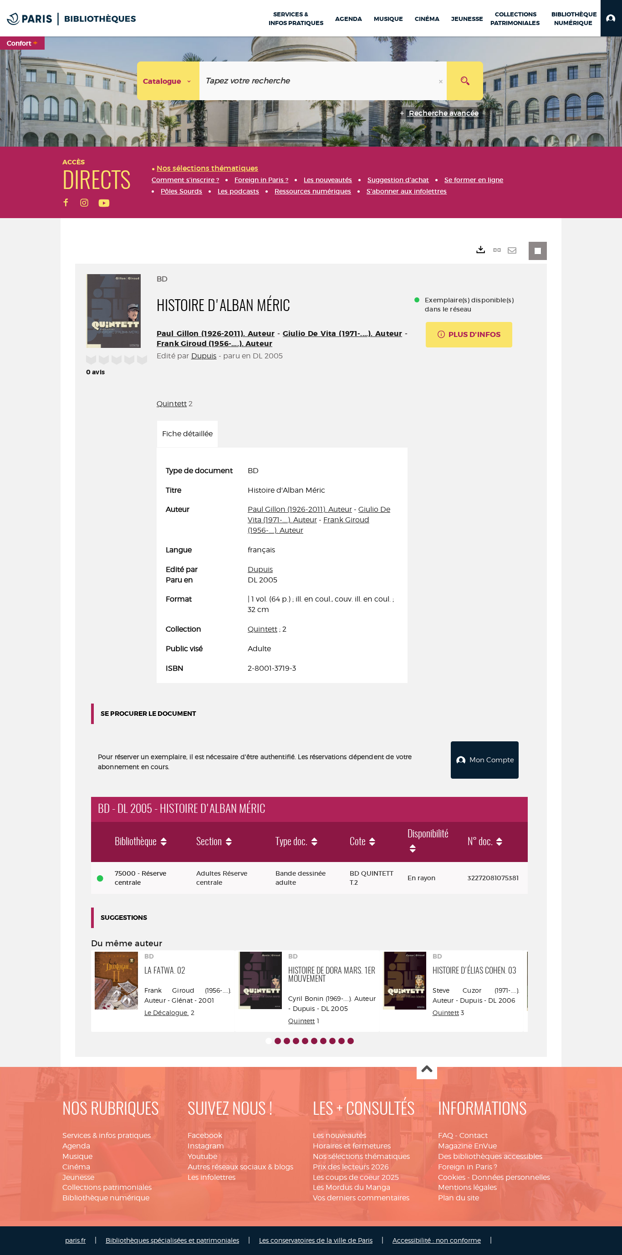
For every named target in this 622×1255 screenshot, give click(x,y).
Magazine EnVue (467, 1146)
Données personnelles (511, 1177)
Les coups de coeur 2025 (356, 1177)
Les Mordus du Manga (351, 1187)
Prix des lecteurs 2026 (351, 1167)
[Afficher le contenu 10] (350, 1041)
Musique (77, 1156)
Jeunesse (78, 1177)
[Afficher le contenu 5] (305, 1041)
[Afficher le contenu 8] (332, 1041)
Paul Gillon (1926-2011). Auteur (216, 333)
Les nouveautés (339, 1135)
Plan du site (458, 1198)
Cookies (451, 1177)
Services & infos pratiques (106, 1135)
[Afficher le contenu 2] (278, 1041)
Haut (427, 1069)
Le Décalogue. (166, 1012)
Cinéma (76, 1167)
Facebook (205, 1135)
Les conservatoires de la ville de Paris (315, 1240)
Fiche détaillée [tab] (187, 433)
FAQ (445, 1135)
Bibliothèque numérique (105, 1198)
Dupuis (204, 356)
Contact (473, 1135)
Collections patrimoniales (107, 1187)
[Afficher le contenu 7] (323, 1041)
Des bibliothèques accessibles (490, 1156)
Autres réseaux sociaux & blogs (240, 1167)
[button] (611, 18)
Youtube (202, 1156)
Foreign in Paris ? (467, 1167)
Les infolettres (211, 1177)
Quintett (172, 403)
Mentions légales (467, 1187)
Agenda (76, 1146)
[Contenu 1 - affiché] (268, 1041)
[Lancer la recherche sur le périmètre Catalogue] (465, 80)
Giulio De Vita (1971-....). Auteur (342, 333)
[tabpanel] (282, 570)
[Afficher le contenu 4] (296, 1041)
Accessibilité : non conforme (437, 1240)
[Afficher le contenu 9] (341, 1041)
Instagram (206, 1146)
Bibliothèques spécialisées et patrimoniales (172, 1240)
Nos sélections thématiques (361, 1156)
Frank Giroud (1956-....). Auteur (214, 343)
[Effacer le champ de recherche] (441, 80)
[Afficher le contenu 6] (314, 1041)
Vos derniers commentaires (361, 1198)
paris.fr (75, 1240)
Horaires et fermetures (352, 1146)
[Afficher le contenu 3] (287, 1041)
